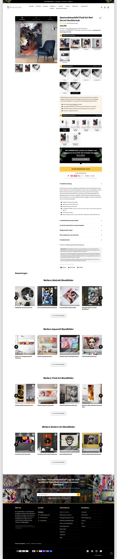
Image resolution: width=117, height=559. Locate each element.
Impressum (84, 512)
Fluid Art (76, 245)
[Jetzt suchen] (78, 494)
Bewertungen (63, 529)
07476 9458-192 (44, 518)
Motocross (28, 543)
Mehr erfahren (25, 522)
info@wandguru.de (45, 515)
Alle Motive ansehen (58, 315)
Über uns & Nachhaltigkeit (66, 523)
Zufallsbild (62, 532)
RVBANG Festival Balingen (36, 543)
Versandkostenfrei (71, 28)
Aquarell (72, 245)
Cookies (83, 526)
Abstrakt (68, 245)
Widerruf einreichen (64, 512)
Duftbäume (62, 535)
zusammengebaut (73, 104)
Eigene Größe (98, 115)
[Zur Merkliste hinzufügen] (100, 18)
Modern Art (81, 245)
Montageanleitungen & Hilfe (67, 518)
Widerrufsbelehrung (86, 518)
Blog (61, 537)
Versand (83, 520)
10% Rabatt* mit (66, 1)
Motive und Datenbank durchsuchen (59, 498)
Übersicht (95, 66)
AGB (82, 523)
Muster (99, 66)
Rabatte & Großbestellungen (67, 520)
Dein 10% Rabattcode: (80, 159)
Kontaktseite (43, 520)
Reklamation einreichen (65, 515)
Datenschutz (84, 515)
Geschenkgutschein (64, 526)
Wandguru (100, 555)
